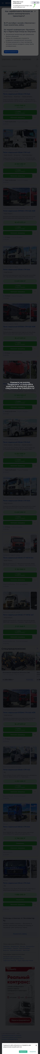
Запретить (33, 1051)
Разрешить (23, 1051)
